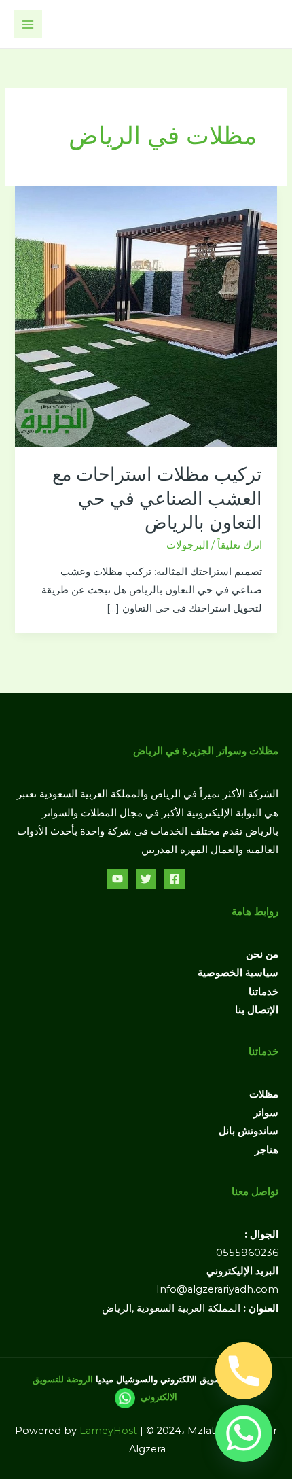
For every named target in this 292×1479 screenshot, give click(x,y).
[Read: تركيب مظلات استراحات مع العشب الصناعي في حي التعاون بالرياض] (145, 315)
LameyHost (108, 1431)
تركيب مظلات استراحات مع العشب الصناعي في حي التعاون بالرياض (157, 498)
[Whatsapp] (243, 1433)
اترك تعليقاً (239, 545)
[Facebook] (174, 879)
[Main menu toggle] (28, 24)
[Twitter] (146, 879)
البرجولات (187, 545)
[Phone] (243, 1370)
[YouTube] (117, 879)
